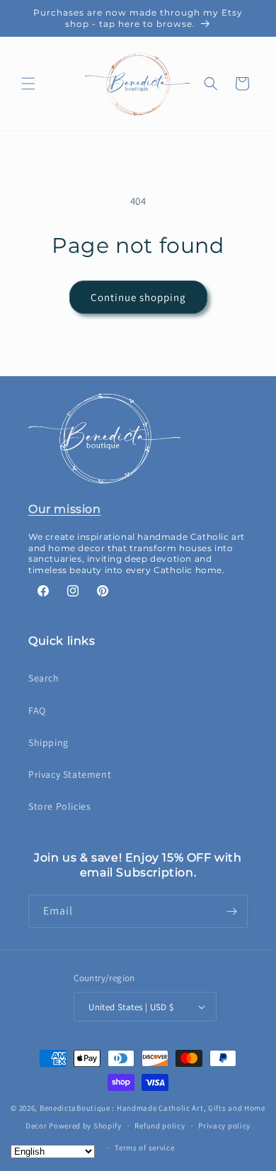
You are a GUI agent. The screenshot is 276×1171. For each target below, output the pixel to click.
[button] (28, 83)
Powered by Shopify (85, 1126)
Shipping (48, 742)
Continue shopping (138, 297)
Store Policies (59, 806)
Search (43, 678)
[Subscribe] (231, 911)
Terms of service (144, 1148)
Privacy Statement (69, 774)
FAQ (37, 710)
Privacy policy (224, 1126)
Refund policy (159, 1126)
